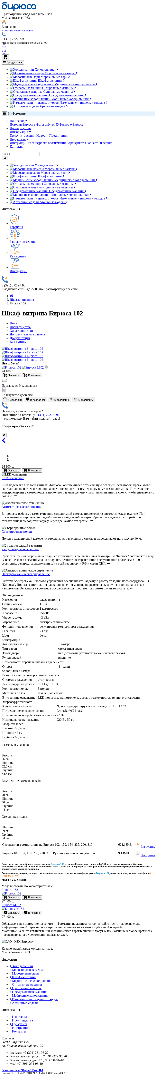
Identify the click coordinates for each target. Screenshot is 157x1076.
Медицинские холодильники (75, 84)
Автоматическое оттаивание (21, 506)
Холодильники (45, 69)
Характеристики (21, 330)
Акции (31, 135)
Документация (20, 338)
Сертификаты (76, 143)
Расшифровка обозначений (47, 143)
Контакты (17, 146)
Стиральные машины (58, 88)
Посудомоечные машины (66, 95)
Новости (42, 135)
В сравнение (61, 399)
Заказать (13, 470)
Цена (13, 323)
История (16, 124)
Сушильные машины (58, 91)
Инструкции (18, 143)
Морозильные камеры (60, 73)
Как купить (18, 256)
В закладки (14, 399)
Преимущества (20, 128)
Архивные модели (52, 106)
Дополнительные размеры (28, 334)
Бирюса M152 (11, 905)
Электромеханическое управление (26, 574)
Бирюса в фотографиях (38, 124)
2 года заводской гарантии (20, 549)
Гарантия (16, 227)
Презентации (58, 135)
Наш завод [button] (17, 121)
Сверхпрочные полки (17, 531)
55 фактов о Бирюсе (69, 124)
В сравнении (85, 399)
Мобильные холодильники (70, 99)
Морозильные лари (54, 77)
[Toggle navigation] (4, 113)
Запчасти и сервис (99, 143)
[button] (17, 30)
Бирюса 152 (10, 889)
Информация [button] (19, 132)
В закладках (37, 399)
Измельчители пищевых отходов (82, 102)
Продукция (13, 62)
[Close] (4, 435)
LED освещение (13, 478)
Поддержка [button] (18, 139)
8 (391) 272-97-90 (47, 415)
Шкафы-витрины (50, 80)
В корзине (33, 470)
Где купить (17, 135)
